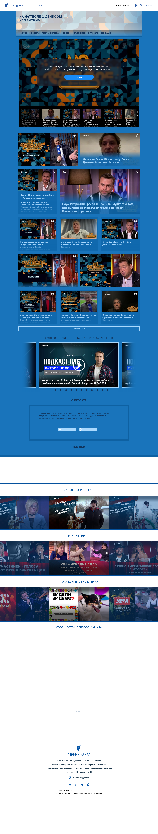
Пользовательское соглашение (59, 768)
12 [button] (107, 390)
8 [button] (87, 390)
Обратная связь (82, 768)
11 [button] (102, 390)
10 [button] (97, 390)
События (70, 772)
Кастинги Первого (87, 764)
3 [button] (61, 390)
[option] (30, 119)
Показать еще (79, 328)
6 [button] (76, 390)
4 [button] (66, 390)
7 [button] (81, 390)
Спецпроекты (76, 761)
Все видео (102, 764)
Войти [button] (79, 77)
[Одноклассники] (88, 429)
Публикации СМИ (84, 772)
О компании (62, 761)
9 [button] (92, 390)
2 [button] (56, 390)
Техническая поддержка (101, 768)
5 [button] (71, 390)
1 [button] (50, 390)
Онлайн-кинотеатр (93, 761)
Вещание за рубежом (81, 777)
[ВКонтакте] (67, 429)
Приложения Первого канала (64, 764)
